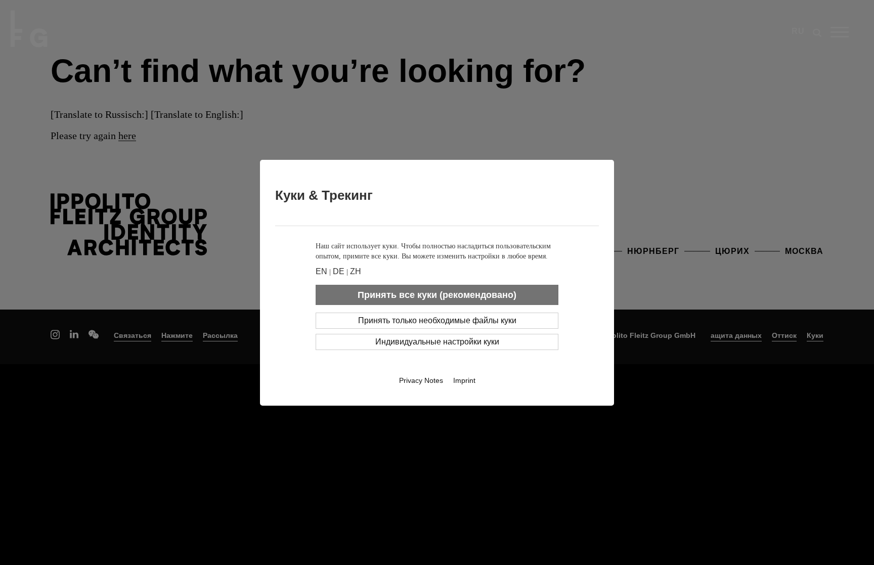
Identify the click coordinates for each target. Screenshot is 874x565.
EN (321, 271)
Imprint (464, 380)
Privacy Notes (421, 380)
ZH (355, 271)
